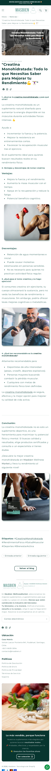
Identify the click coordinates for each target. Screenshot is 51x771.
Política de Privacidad (11, 670)
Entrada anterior (12, 556)
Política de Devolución (12, 663)
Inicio (4, 17)
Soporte (5, 677)
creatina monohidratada (26, 97)
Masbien (12, 766)
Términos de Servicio (11, 673)
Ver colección (24, 757)
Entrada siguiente (37, 556)
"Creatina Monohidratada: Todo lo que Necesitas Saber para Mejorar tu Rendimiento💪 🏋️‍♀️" (23, 21)
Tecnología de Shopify (26, 766)
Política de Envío (9, 667)
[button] (3, 10)
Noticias (13, 17)
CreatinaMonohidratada (29, 538)
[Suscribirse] (46, 619)
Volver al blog (26, 568)
